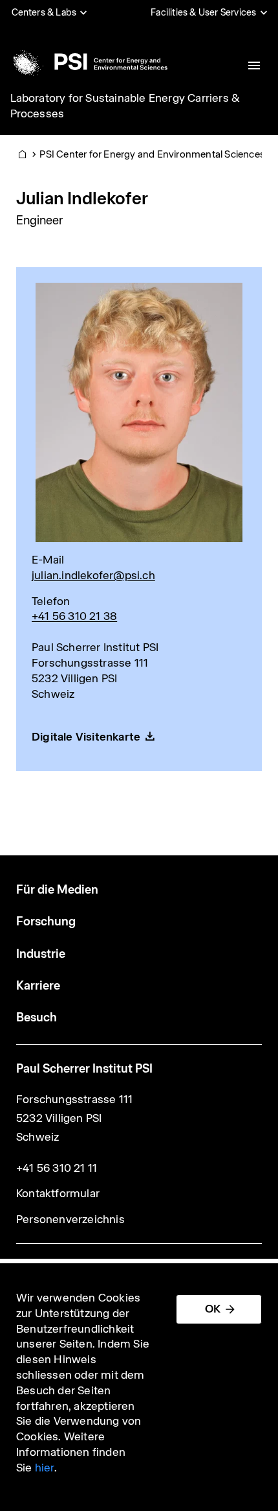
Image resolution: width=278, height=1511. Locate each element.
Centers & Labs (44, 12)
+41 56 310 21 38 (74, 616)
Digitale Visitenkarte (86, 736)
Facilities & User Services (203, 12)
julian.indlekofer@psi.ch (93, 575)
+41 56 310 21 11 (56, 1167)
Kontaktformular (58, 1193)
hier (44, 1467)
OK (212, 1308)
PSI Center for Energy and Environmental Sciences (152, 154)
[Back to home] (88, 61)
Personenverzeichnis (70, 1219)
